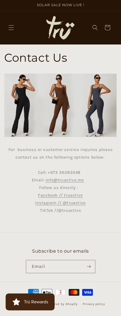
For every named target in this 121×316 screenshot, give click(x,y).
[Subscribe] (89, 266)
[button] (11, 27)
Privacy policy (94, 304)
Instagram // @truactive (60, 202)
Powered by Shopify (62, 304)
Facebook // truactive (60, 195)
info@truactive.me (65, 180)
